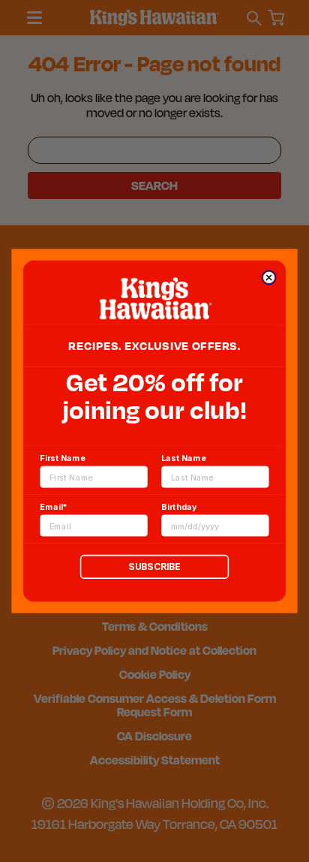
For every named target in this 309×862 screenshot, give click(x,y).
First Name (62, 458)
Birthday (178, 506)
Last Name (183, 458)
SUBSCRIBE (154, 566)
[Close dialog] (268, 277)
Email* (53, 506)
